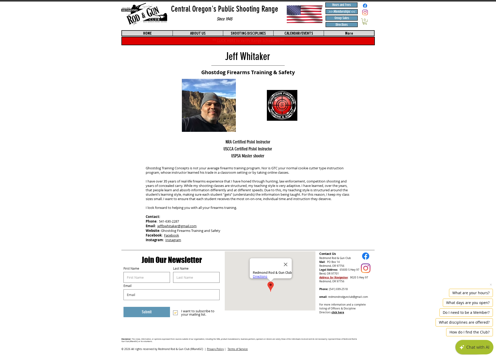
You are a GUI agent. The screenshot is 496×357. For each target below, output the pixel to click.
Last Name (181, 268)
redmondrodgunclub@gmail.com (348, 297)
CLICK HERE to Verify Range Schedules (248, 40)
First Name (131, 268)
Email (127, 285)
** (282, 40)
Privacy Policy (215, 349)
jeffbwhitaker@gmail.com (177, 226)
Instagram (173, 240)
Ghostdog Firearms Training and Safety (190, 230)
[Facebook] (365, 6)
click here (337, 312)
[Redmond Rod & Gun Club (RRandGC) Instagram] (365, 12)
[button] (365, 21)
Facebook (171, 235)
